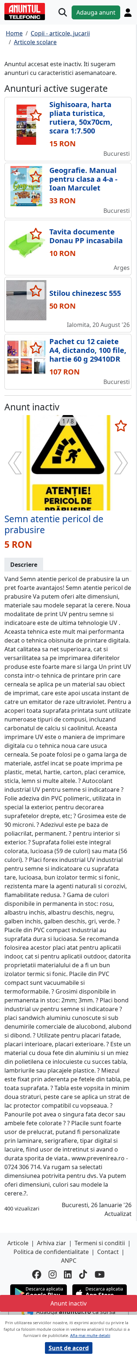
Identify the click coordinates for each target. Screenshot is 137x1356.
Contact (108, 1252)
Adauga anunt (95, 12)
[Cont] (128, 12)
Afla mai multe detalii (90, 1335)
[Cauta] (63, 12)
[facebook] (36, 1274)
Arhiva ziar (51, 1243)
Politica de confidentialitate (51, 1252)
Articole (17, 1243)
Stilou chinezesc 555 (85, 293)
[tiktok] (83, 1274)
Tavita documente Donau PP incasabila (86, 236)
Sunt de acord (69, 1348)
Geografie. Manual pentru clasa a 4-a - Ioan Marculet (83, 179)
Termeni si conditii (100, 1243)
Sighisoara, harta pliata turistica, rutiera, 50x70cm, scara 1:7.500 (81, 117)
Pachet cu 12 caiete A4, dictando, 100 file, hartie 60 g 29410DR (87, 350)
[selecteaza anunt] (36, 115)
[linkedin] (68, 1274)
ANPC (68, 1261)
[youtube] (100, 1274)
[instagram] (53, 1274)
